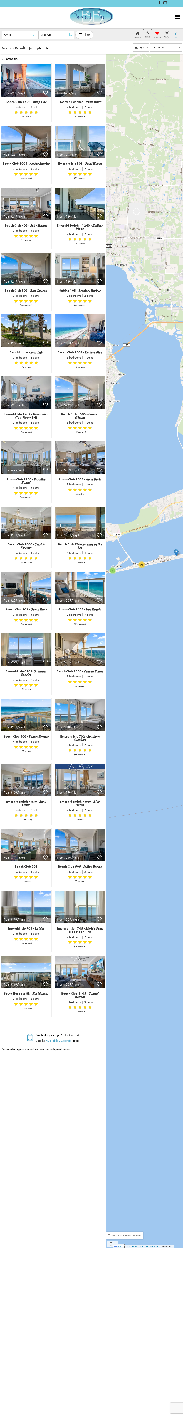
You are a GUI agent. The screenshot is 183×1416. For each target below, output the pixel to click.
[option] (141, 47)
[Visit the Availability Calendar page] (30, 1039)
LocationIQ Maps (135, 1246)
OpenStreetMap (152, 1246)
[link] (26, 92)
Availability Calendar (59, 1040)
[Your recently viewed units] (165, 2)
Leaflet (120, 1246)
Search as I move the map (126, 1235)
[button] (177, 24)
